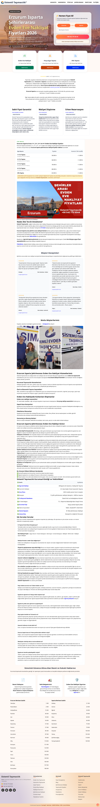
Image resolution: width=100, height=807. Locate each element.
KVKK (61, 805)
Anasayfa (53, 2)
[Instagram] (6, 790)
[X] (10, 790)
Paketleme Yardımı (38, 797)
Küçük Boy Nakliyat (38, 787)
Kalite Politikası (82, 792)
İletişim (96, 2)
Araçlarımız (59, 789)
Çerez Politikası (66, 805)
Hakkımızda (62, 2)
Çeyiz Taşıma (36, 785)
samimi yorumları (55, 87)
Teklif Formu (24, 67)
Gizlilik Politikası (55, 805)
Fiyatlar (70, 2)
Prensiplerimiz (59, 794)
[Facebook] (2, 790)
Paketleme (88, 2)
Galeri (79, 785)
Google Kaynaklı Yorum (23, 274)
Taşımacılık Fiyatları (61, 787)
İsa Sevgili (43, 805)
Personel (80, 782)
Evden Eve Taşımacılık (39, 780)
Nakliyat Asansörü (38, 789)
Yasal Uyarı (49, 805)
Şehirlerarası (78, 2)
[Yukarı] (97, 804)
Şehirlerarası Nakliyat (39, 792)
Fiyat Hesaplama (60, 780)
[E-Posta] (14, 790)
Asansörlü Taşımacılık (39, 782)
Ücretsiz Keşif (37, 794)
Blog (57, 782)
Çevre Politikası (82, 789)
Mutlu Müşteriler (82, 787)
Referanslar (81, 797)
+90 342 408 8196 (8, 786)
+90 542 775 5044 (8, 784)
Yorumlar (80, 794)
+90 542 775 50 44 (72, 37)
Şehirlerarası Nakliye (61, 785)
